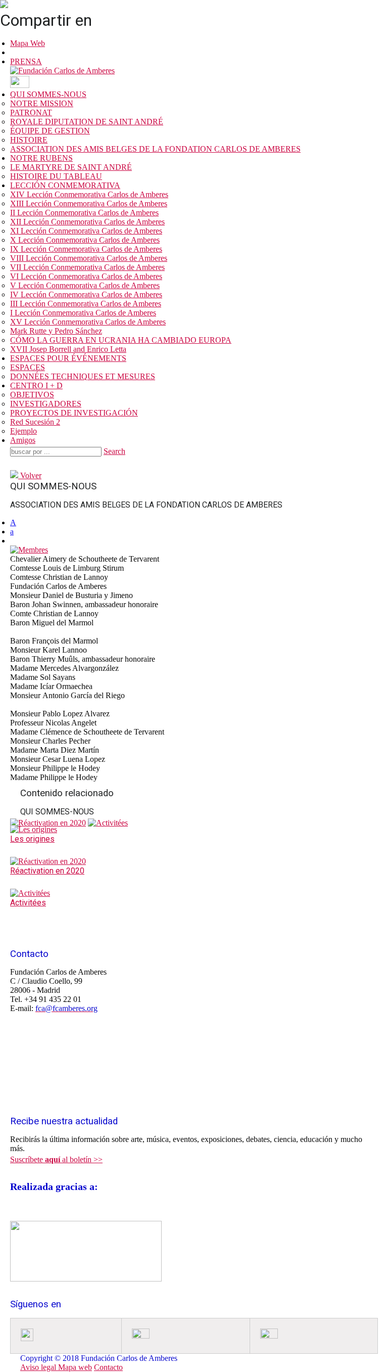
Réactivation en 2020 (47, 871)
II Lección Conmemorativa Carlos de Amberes (84, 212)
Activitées (28, 902)
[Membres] (29, 549)
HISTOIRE (28, 139)
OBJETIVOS (32, 394)
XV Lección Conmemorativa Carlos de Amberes (88, 321)
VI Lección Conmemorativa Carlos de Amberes (86, 276)
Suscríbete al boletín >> (56, 1159)
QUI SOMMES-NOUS (48, 94)
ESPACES (27, 367)
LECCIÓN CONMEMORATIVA (65, 185)
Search (114, 451)
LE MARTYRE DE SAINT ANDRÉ (71, 167)
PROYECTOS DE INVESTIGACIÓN (74, 412)
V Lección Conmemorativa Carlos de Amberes (85, 285)
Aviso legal (39, 1367)
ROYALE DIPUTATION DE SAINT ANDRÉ (86, 121)
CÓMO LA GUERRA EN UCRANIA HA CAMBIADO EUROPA (120, 340)
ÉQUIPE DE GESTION (50, 130)
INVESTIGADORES (45, 403)
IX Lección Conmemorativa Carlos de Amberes (86, 249)
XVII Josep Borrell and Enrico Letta (68, 349)
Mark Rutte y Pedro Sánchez (56, 331)
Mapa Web (27, 43)
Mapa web (75, 1367)
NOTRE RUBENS (41, 158)
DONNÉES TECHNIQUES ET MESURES (82, 376)
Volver (29, 475)
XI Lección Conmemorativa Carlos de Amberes (86, 230)
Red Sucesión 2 (35, 422)
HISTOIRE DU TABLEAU (56, 176)
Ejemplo (23, 431)
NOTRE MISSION (41, 103)
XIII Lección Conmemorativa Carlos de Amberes (88, 203)
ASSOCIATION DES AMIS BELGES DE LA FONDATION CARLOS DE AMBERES (155, 149)
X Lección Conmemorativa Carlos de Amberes (85, 240)
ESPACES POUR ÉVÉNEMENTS (68, 358)
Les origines (32, 839)
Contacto (108, 1367)
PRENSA (26, 61)
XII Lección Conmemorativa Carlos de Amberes (87, 221)
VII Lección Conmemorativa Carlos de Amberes (87, 267)
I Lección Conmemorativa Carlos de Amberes (83, 312)
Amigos (22, 440)
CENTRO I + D (36, 385)
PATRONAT (31, 112)
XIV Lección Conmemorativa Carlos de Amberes (89, 194)
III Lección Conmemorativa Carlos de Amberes (85, 303)
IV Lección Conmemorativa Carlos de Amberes (86, 294)
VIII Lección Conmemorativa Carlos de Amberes (88, 258)
